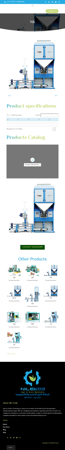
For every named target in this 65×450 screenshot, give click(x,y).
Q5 (32, 303)
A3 (14, 344)
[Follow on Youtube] (55, 2)
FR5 (32, 324)
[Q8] (32, 270)
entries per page (16, 115)
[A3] (14, 337)
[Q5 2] (14, 291)
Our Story (6, 427)
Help (4, 432)
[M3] (14, 316)
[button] (7, 119)
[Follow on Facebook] (45, 2)
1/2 (20, 176)
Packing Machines (14, 280)
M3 (14, 324)
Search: (38, 115)
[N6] (50, 270)
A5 (51, 324)
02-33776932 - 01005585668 (15, 2)
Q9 (14, 277)
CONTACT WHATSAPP (32, 247)
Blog (4, 430)
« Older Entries (11, 354)
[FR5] (32, 316)
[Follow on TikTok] (49, 2)
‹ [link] (51, 129)
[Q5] (32, 294)
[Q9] (14, 270)
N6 (51, 277)
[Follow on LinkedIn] (52, 2)
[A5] (50, 316)
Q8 (32, 277)
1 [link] (54, 129)
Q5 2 (14, 298)
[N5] (50, 291)
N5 (51, 298)
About (5, 424)
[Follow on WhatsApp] (59, 2)
